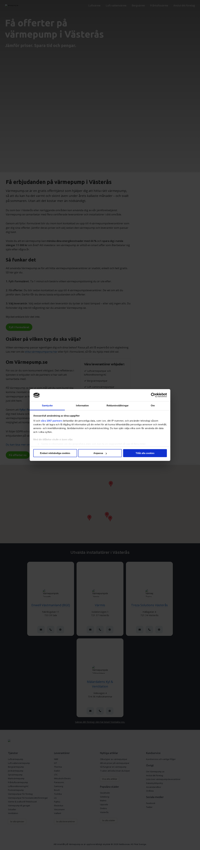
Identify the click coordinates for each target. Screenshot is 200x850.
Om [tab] (153, 405)
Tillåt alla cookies (145, 453)
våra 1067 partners (51, 420)
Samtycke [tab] (47, 405)
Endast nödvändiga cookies (55, 453)
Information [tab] (82, 405)
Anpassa (98, 453)
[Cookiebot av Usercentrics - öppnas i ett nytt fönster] (153, 395)
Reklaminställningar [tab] (118, 405)
